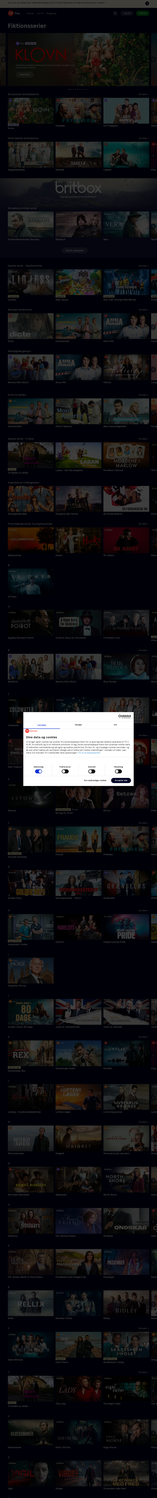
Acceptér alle (121, 780)
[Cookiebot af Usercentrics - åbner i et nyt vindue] (120, 716)
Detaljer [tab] (78, 725)
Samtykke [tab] (41, 725)
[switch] (65, 771)
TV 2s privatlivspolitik (89, 753)
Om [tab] (115, 725)
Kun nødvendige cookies (95, 780)
